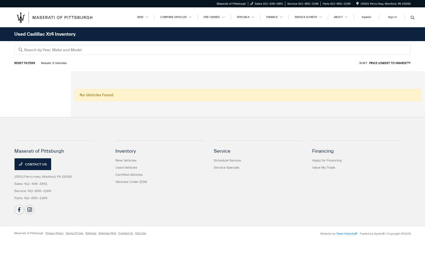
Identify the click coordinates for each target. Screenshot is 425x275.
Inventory (125, 151)
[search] (412, 18)
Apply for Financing (327, 160)
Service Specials (226, 168)
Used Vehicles (126, 168)
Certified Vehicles (129, 175)
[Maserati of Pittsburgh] (56, 17)
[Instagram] (29, 210)
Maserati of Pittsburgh (29, 233)
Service (222, 151)
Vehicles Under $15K (131, 182)
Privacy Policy (54, 233)
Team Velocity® (346, 233)
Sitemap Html (107, 233)
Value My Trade (323, 168)
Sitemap (90, 233)
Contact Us (35, 164)
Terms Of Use (74, 233)
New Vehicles (126, 160)
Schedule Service (227, 160)
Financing (323, 151)
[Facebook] (19, 210)
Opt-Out (140, 233)
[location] (357, 3)
